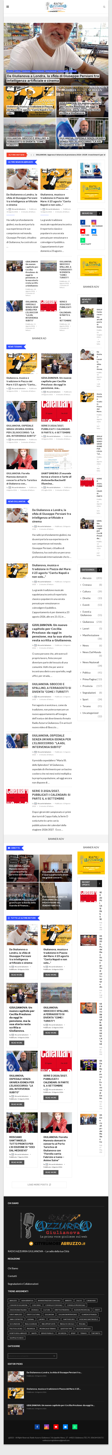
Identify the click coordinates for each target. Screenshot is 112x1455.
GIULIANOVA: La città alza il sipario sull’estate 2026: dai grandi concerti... (55, 875)
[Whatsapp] (74, 1426)
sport (73, 1333)
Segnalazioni (92, 692)
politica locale (16, 1328)
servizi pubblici (47, 1333)
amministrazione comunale (49, 1300)
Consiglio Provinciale (76, 1305)
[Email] (65, 1426)
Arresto (68, 1300)
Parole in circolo (67, 1324)
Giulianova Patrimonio (67, 1314)
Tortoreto (95, 1333)
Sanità (33, 1333)
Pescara (82, 1324)
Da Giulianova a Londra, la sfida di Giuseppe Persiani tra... (54, 1372)
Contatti (12, 1275)
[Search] (104, 7)
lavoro (42, 1319)
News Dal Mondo (92, 652)
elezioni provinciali (82, 1310)
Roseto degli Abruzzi (18, 1333)
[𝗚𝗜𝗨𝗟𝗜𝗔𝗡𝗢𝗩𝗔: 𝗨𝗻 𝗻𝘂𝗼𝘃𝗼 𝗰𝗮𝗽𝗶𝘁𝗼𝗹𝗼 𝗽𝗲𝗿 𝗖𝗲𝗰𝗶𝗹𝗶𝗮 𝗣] (14, 265)
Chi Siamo (13, 1268)
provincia (31, 1328)
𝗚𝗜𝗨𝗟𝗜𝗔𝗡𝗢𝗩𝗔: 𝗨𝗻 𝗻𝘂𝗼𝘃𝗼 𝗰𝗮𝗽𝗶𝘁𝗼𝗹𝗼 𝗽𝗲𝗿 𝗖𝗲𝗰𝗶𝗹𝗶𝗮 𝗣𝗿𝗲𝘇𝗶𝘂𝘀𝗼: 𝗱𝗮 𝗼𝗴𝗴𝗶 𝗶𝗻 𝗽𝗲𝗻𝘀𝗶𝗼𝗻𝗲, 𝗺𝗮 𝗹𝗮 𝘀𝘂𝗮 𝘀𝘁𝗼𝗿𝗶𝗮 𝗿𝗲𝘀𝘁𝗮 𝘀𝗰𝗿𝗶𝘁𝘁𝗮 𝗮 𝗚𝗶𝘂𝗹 (33, 274)
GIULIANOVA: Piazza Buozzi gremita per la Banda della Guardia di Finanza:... (22, 903)
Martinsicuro (69, 1319)
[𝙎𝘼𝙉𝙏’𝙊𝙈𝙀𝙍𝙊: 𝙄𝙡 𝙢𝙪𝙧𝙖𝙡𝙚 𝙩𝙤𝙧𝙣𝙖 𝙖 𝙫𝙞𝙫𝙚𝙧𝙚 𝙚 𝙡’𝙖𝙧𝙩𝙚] (56, 459)
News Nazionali (92, 662)
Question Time (66, 1328)
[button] (31, 155)
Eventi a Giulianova (91, 613)
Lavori (92, 628)
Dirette (92, 598)
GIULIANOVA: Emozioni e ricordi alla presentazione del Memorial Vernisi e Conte (100, 1128)
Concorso (36, 1305)
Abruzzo (92, 578)
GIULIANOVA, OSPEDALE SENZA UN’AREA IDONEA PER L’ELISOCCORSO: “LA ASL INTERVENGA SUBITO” (82, 141)
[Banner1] (91, 170)
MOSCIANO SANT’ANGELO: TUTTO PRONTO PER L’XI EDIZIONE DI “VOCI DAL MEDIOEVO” (22, 1144)
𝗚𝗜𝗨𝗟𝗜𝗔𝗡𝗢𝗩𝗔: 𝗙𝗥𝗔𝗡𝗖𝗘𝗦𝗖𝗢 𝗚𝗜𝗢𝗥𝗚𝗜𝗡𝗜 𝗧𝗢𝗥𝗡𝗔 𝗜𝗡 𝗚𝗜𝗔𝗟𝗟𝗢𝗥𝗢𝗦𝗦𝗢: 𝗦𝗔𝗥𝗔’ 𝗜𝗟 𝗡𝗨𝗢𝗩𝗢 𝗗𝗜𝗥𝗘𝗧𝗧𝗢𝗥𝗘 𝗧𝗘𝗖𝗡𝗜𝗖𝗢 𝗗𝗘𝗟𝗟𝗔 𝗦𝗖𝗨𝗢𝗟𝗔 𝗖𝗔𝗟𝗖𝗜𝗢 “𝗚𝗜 (100, 1024)
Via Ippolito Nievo (16, 1338)
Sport (92, 699)
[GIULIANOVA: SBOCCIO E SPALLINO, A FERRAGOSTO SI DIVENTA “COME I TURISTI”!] (30, 133)
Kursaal (30, 1319)
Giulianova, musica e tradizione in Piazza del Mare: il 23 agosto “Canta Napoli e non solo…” (30, 109)
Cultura (92, 591)
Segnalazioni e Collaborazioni (23, 1283)
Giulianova (92, 621)
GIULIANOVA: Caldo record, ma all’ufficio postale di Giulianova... (99, 318)
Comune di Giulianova (18, 1305)
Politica (92, 672)
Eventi (92, 604)
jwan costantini (16, 1319)
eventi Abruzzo (16, 1314)
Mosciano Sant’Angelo (88, 1319)
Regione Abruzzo (83, 1328)
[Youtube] (56, 1426)
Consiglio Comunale (53, 1305)
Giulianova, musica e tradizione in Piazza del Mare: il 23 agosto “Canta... (21, 381)
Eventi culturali (33, 1314)
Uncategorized (92, 713)
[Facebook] (37, 1426)
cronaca (35, 1310)
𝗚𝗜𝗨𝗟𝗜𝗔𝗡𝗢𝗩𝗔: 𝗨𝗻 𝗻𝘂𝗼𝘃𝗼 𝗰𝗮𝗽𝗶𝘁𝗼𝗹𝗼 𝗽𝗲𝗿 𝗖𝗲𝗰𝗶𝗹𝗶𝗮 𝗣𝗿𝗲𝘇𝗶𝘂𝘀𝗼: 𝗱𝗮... (99, 529)
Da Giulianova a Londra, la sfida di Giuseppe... (99, 360)
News (92, 645)
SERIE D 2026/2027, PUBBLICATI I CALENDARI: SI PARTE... (99, 487)
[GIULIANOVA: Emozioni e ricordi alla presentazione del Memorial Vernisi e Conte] (88, 1119)
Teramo (92, 706)
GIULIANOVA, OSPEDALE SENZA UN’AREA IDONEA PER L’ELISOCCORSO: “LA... (99, 445)
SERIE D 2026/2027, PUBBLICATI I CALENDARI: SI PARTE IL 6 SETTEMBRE (65, 311)
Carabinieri (91, 1300)
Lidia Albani (54, 1319)
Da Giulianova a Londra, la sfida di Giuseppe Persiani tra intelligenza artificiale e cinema (21, 200)
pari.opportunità (48, 1324)
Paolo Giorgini (31, 1324)
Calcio (79, 1300)
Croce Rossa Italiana (18, 1310)
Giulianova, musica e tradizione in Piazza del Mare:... (99, 403)
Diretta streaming (62, 1310)
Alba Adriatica (27, 1300)
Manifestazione (92, 635)
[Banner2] (91, 191)
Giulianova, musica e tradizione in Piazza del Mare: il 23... (54, 1389)
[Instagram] (46, 1426)
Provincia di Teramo (47, 1328)
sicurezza (62, 1333)
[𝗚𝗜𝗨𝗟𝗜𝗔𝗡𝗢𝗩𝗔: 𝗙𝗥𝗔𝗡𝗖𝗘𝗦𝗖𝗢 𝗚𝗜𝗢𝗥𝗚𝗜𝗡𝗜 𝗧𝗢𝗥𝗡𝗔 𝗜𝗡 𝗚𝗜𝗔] (88, 1008)
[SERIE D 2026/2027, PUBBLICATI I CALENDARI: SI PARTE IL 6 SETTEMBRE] (48, 305)
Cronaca (92, 584)
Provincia (92, 685)
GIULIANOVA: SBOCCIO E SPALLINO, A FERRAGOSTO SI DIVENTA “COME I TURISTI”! (28, 141)
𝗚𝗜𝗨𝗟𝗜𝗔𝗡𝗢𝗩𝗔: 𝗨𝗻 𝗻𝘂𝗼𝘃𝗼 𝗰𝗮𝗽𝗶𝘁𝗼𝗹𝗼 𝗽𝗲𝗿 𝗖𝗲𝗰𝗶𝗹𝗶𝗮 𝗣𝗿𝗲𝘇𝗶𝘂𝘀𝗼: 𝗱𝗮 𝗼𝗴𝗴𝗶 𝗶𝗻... (61, 1405)
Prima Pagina (92, 679)
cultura (46, 1310)
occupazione (15, 1324)
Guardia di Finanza (89, 1314)
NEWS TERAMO (15, 347)
